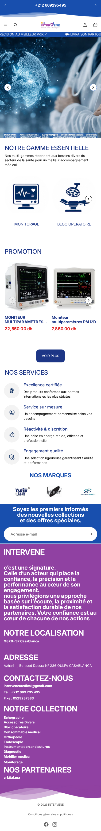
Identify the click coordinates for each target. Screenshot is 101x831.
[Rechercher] (15, 25)
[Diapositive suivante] (96, 5)
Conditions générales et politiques (50, 814)
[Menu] (5, 24)
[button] (93, 87)
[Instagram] (55, 824)
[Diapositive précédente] (5, 5)
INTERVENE (56, 804)
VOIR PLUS (50, 356)
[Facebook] (46, 824)
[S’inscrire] (90, 534)
